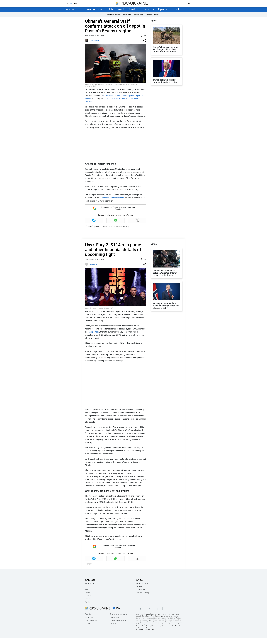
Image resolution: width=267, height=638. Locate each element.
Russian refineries (121, 226)
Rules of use (89, 617)
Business (148, 9)
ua (67, 3)
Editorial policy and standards (119, 614)
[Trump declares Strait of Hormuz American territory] (166, 68)
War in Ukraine (96, 9)
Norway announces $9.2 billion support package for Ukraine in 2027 (166, 305)
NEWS (154, 21)
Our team (88, 623)
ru (75, 3)
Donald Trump (139, 14)
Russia (105, 226)
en (71, 3)
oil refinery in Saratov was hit (111, 198)
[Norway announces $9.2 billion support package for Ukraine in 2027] (166, 292)
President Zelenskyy (153, 14)
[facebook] (140, 608)
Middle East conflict (114, 14)
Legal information (91, 620)
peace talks (127, 14)
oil (111, 226)
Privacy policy (114, 617)
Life (111, 9)
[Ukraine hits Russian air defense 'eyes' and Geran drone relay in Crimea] (166, 259)
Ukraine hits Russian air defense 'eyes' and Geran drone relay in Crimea (165, 272)
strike (97, 226)
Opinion (163, 9)
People (176, 9)
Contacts (113, 623)
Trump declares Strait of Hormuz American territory (166, 81)
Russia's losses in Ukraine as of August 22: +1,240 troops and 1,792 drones (165, 49)
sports (89, 565)
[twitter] (149, 608)
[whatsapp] (158, 608)
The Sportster (93, 332)
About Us (88, 614)
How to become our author (119, 620)
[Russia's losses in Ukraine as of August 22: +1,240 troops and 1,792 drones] (166, 35)
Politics (133, 9)
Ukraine (89, 226)
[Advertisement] (115, 145)
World (121, 9)
